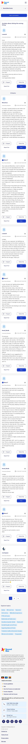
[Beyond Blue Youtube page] (8, 722)
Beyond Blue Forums (5, 2)
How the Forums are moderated (12, 689)
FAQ (5, 686)
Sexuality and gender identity (8, 622)
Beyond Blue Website (7, 649)
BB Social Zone (10, 609)
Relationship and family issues (9, 619)
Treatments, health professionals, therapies (12, 631)
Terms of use (4, 734)
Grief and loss (5, 612)
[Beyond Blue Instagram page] (12, 722)
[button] (3, 82)
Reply (21, 86)
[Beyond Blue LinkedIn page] (20, 722)
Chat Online (11, 709)
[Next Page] (18, 598)
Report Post (6, 86)
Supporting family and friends (8, 628)
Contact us (4, 731)
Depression (18, 609)
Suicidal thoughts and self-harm (9, 625)
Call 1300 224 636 (12, 703)
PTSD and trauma (6, 616)
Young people (18, 634)
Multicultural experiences (16, 612)
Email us (10, 715)
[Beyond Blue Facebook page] (4, 722)
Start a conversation (14, 15)
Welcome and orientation (7, 634)
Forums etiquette (8, 691)
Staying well (20, 622)
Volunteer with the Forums (10, 694)
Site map (3, 741)
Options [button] (26, 8)
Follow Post (21, 82)
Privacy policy (4, 738)
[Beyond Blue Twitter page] (16, 722)
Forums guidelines (8, 683)
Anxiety (3, 609)
